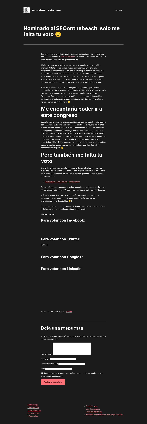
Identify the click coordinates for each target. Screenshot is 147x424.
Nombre (45, 359)
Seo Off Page (33, 407)
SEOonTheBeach (68, 57)
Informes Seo (33, 416)
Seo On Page (33, 405)
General (69, 312)
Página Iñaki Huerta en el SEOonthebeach (62, 182)
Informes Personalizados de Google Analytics (105, 415)
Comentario (46, 354)
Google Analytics (93, 409)
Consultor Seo (33, 413)
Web (43, 368)
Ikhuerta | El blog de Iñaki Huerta (46, 10)
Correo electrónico (49, 364)
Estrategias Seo (34, 410)
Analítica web (91, 406)
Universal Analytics (94, 412)
